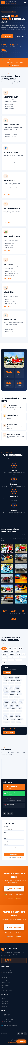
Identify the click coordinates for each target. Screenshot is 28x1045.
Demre (20, 648)
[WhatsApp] (25, 1033)
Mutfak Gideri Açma (6, 977)
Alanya (15, 648)
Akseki (4, 648)
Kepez (10, 657)
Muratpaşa (18, 659)
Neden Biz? (4, 998)
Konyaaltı (16, 657)
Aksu (10, 648)
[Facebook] (18, 1033)
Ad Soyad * (6, 826)
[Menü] (25, 2)
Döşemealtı (5, 651)
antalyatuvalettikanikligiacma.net (14, 1042)
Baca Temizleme (5, 985)
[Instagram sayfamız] (8, 813)
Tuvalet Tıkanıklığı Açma (7, 972)
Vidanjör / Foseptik (6, 982)
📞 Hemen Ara (7, 36)
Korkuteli (23, 657)
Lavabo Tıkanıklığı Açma (7, 975)
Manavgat (11, 659)
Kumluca (4, 659)
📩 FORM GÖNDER (14, 854)
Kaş (23, 654)
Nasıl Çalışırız (5, 1001)
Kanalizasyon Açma (6, 980)
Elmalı (12, 651)
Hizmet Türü (6, 838)
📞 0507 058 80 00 (9, 732)
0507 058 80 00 (20, 857)
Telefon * (6, 832)
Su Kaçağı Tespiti (5, 987)
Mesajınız (6, 844)
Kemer (4, 657)
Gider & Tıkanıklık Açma (7, 970)
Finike (17, 651)
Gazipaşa (4, 654)
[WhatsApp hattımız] (11, 813)
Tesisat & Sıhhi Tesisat (7, 990)
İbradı (18, 654)
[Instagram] (22, 1033)
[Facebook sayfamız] (4, 813)
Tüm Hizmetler (20, 36)
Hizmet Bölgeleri (5, 1003)
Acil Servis (4, 1006)
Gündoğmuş (11, 654)
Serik (4, 662)
